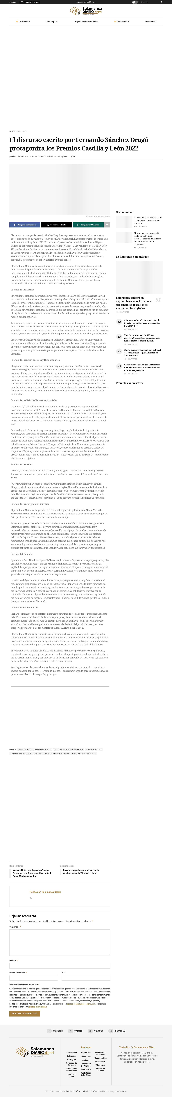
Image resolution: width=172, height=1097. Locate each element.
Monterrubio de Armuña (86, 1065)
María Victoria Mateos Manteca (57, 753)
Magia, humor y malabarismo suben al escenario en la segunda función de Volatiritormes (142, 353)
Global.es (122, 1091)
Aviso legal (70, 1091)
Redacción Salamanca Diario (23, 156)
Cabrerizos (71, 1056)
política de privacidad (38, 1007)
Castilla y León (52, 21)
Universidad (150, 21)
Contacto (12, 2)
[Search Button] (161, 2)
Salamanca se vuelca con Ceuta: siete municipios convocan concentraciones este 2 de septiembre (142, 367)
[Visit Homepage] (86, 11)
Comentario (15, 927)
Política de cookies (98, 1091)
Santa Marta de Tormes (100, 1053)
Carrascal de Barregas (71, 1064)
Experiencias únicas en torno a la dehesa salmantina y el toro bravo (148, 220)
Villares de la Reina (100, 1070)
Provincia (23, 21)
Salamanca (123, 21)
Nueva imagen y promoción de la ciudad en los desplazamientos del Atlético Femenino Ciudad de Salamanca (147, 239)
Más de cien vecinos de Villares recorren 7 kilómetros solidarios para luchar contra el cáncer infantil (142, 338)
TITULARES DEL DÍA (30, 2)
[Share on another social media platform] (107, 224)
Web (64, 973)
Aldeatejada (71, 1052)
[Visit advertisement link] (86, 80)
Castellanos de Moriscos (71, 1070)
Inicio (11, 131)
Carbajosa (71, 1059)
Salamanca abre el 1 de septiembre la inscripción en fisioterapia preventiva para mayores (142, 323)
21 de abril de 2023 (45, 156)
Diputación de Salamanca (86, 21)
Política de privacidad (82, 1091)
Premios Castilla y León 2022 (83, 753)
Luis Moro (38, 753)
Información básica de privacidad (24, 984)
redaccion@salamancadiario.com (81, 1004)
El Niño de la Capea (94, 749)
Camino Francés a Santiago (45, 749)
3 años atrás (141, 248)
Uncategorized (100, 1058)
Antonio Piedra (25, 749)
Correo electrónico (18, 972)
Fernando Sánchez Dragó (21, 753)
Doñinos (85, 1060)
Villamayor (100, 1065)
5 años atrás (141, 227)
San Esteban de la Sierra (85, 1074)
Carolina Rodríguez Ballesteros (71, 749)
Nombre (13, 960)
